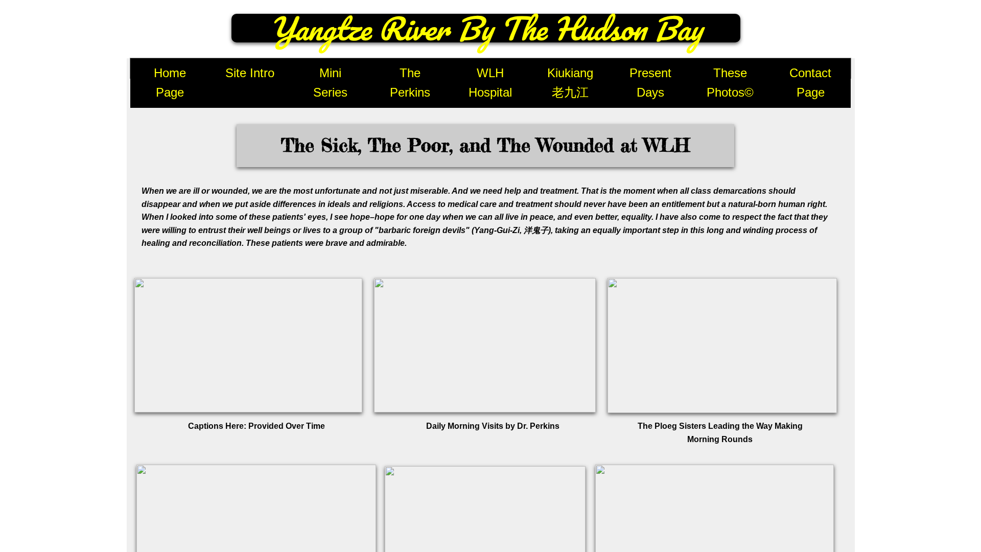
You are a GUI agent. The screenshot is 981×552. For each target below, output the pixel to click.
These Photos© (730, 82)
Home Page (170, 82)
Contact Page (810, 82)
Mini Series (330, 82)
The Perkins (410, 82)
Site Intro (249, 73)
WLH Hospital (490, 82)
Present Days (650, 82)
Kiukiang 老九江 (570, 82)
